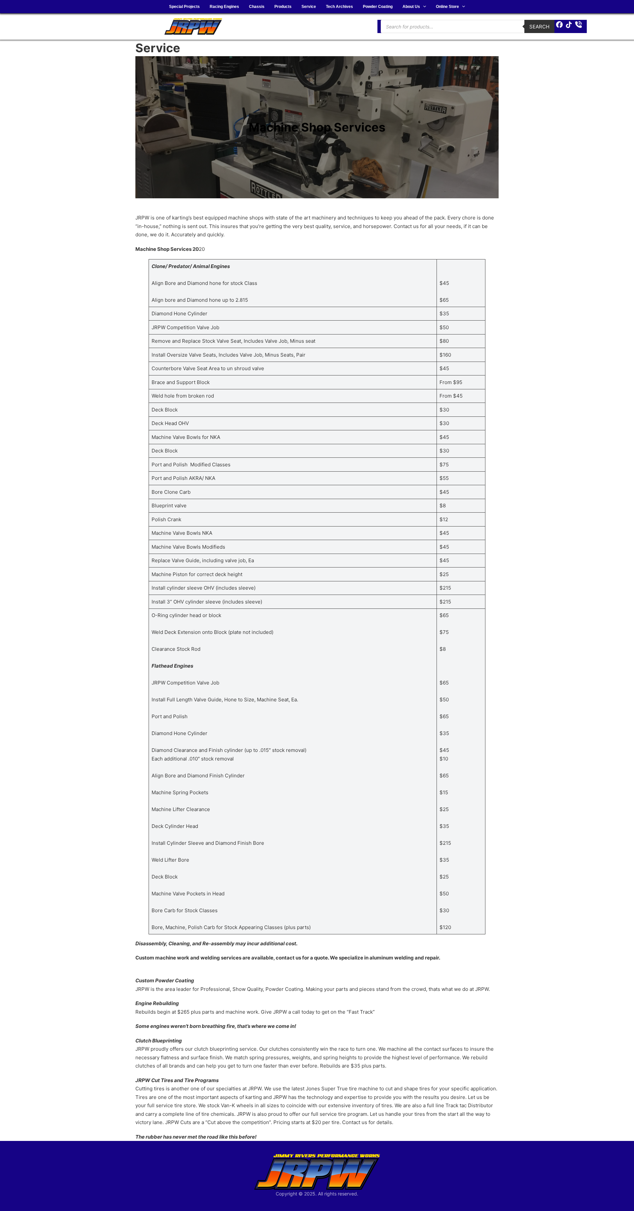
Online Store (447, 6)
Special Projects (184, 6)
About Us (411, 6)
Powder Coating (378, 6)
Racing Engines (224, 6)
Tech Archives (339, 6)
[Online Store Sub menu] (463, 7)
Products (283, 6)
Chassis (256, 6)
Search (539, 26)
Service (308, 6)
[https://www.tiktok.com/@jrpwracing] (569, 25)
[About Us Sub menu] (424, 7)
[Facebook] (559, 25)
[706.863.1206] (578, 25)
